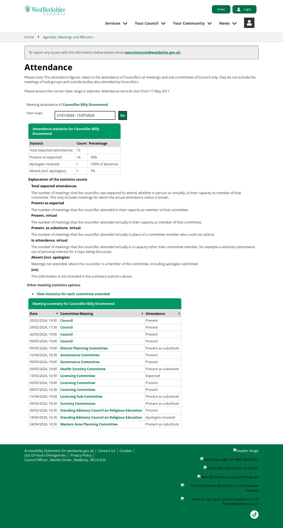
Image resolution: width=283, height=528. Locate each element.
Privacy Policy (81, 455)
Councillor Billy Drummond (85, 104)
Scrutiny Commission (78, 403)
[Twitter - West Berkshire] (231, 468)
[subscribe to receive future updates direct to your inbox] (220, 503)
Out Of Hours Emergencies (45, 455)
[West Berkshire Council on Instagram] (228, 477)
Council (66, 320)
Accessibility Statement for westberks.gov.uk (59, 450)
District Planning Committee (84, 348)
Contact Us (106, 450)
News (221, 9)
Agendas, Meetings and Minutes (68, 37)
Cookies (126, 450)
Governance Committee (79, 355)
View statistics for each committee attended (73, 294)
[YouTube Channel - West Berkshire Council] (220, 490)
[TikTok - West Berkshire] (254, 517)
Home (29, 37)
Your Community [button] (189, 23)
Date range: (35, 113)
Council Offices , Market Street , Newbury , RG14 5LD (65, 460)
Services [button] (112, 23)
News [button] (224, 23)
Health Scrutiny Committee (82, 369)
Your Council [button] (146, 23)
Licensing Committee (77, 375)
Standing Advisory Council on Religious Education (101, 410)
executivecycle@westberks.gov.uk (152, 52)
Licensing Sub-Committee (81, 396)
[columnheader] (44, 313)
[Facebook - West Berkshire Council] (229, 459)
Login (247, 9)
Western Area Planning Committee (88, 424)
